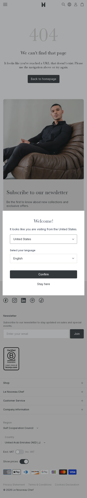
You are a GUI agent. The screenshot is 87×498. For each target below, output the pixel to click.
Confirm (43, 274)
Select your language (22, 250)
